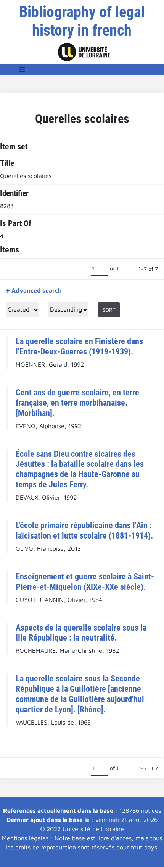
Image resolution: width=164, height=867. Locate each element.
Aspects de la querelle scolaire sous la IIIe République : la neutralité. (81, 633)
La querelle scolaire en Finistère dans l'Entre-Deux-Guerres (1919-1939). (79, 346)
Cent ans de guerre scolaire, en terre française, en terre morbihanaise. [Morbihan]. (77, 402)
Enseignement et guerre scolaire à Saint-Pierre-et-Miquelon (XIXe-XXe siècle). (85, 581)
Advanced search (36, 290)
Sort (109, 309)
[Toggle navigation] (22, 69)
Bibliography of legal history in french (82, 21)
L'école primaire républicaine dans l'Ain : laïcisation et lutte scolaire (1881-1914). (84, 530)
